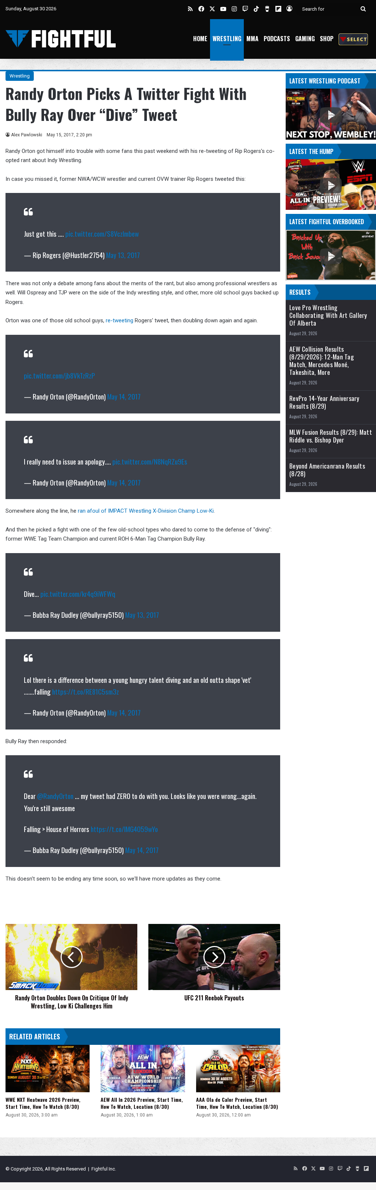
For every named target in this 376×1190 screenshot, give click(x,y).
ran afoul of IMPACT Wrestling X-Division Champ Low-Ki (146, 511)
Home (200, 38)
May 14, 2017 (124, 396)
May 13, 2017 (123, 255)
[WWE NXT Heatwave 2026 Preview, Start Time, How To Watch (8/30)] (48, 1068)
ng (130, 320)
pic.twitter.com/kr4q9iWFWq (77, 593)
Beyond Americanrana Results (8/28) (327, 469)
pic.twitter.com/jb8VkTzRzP (59, 375)
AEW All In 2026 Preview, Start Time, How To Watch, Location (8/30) (142, 1103)
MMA (252, 38)
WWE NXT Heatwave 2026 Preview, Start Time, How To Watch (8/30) (43, 1103)
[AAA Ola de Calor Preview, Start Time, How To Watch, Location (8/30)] (238, 1068)
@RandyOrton (55, 796)
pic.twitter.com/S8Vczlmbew (102, 233)
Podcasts (277, 38)
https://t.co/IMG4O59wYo (124, 829)
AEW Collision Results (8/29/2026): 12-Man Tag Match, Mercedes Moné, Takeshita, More (321, 360)
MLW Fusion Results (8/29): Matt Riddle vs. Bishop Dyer (330, 436)
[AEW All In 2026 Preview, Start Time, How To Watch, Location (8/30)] (143, 1068)
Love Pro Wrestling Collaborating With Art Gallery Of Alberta (328, 315)
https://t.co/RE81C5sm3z (85, 691)
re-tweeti (116, 320)
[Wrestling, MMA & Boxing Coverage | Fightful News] (61, 38)
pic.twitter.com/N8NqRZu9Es (149, 461)
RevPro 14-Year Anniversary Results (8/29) (324, 402)
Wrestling (227, 38)
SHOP (326, 38)
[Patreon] (353, 39)
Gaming (305, 38)
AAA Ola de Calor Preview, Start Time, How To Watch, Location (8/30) (237, 1103)
